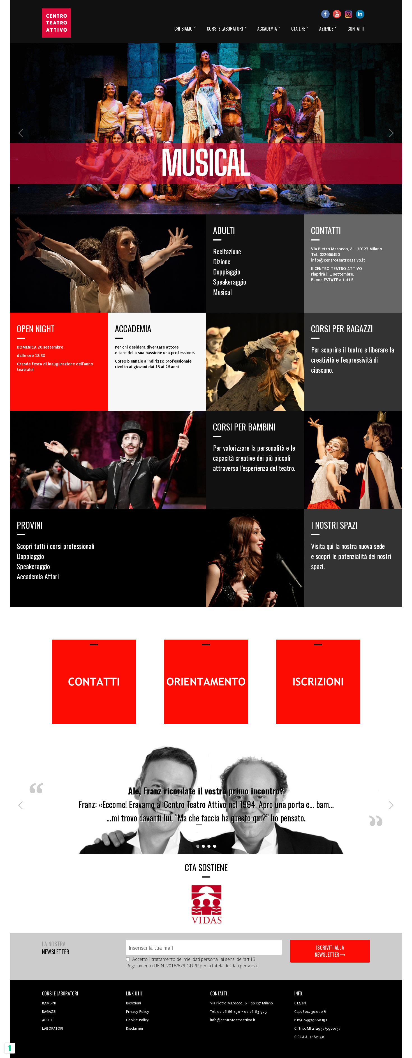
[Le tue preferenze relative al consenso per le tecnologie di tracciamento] (9, 1048)
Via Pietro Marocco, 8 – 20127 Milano (346, 248)
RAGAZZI (49, 1011)
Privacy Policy (137, 1011)
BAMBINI (49, 1003)
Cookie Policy (137, 1020)
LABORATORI (52, 1028)
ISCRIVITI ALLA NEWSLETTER (329, 951)
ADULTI (48, 1020)
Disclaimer (134, 1028)
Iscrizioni (133, 1003)
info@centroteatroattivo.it (232, 1020)
